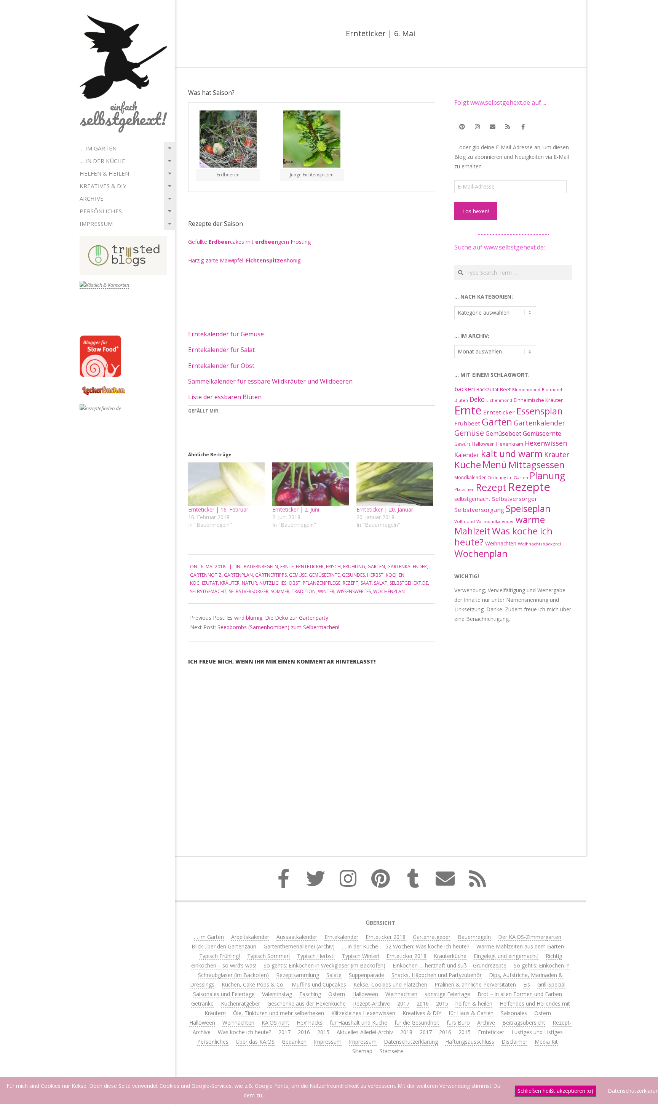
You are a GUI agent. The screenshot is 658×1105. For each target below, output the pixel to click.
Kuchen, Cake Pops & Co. (253, 984)
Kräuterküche (450, 955)
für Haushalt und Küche (358, 1022)
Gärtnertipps (271, 575)
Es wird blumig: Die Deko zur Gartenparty (277, 617)
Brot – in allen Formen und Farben (520, 994)
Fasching (310, 994)
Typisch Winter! (360, 955)
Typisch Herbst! (316, 955)
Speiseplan (528, 508)
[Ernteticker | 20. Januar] (394, 484)
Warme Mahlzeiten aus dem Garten (520, 946)
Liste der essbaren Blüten (225, 397)
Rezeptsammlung (297, 975)
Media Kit (546, 1041)
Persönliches (101, 211)
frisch (333, 566)
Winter (326, 591)
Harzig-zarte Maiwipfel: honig (244, 260)
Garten (376, 566)
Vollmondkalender (495, 521)
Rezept (350, 583)
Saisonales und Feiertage (224, 994)
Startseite (391, 1051)
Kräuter (230, 583)
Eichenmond (499, 400)
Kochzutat (204, 583)
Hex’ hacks (310, 1022)
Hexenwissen (546, 443)
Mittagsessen (536, 464)
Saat (366, 583)
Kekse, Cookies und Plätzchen (390, 984)
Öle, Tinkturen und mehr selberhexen (278, 1013)
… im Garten (98, 148)
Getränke (202, 1003)
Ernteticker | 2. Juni (295, 509)
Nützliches (272, 583)
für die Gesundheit (416, 1022)
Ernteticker (310, 566)
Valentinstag (277, 994)
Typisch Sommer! (268, 955)
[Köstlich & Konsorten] (104, 285)
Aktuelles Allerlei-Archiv (365, 1032)
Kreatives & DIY (103, 186)
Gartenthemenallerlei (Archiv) (299, 946)
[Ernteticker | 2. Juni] (310, 484)
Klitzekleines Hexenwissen (363, 1013)
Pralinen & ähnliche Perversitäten (475, 984)
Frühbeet (467, 423)
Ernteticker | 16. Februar (218, 509)
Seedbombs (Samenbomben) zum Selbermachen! (278, 627)
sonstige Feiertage (447, 994)
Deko (477, 399)
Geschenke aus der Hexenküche (306, 1003)
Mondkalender (470, 477)
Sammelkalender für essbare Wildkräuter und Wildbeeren (270, 381)
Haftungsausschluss (469, 1041)
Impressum (96, 223)
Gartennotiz (206, 575)
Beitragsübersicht (523, 1022)
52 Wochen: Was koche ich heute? (427, 946)
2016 (423, 1003)
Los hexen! (475, 211)
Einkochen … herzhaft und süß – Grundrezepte (449, 965)
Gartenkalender (407, 566)
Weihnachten (500, 543)
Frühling (354, 566)
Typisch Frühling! (219, 955)
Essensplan (539, 411)
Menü (494, 464)
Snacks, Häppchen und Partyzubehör (436, 975)
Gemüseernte (324, 575)
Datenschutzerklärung (411, 1041)
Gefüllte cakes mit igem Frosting (249, 241)
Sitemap (362, 1051)
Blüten (461, 400)
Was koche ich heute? (503, 536)
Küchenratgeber (240, 1003)
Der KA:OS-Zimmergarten (529, 936)
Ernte (287, 566)
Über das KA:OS (255, 1041)
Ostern (336, 994)
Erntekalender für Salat (221, 349)
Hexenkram (509, 443)
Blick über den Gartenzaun (224, 946)
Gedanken (294, 1041)
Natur (249, 583)
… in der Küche (102, 161)
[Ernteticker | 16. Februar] (226, 484)
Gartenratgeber (431, 936)
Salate (334, 975)
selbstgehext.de (409, 583)
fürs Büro (458, 1022)
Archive (92, 198)
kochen (395, 575)
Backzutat (487, 389)
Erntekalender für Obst (221, 365)
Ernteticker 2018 (386, 936)
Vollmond (464, 521)
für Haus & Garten (471, 1013)
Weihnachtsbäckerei (539, 544)
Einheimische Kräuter (538, 400)
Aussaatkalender (296, 936)
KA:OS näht (275, 1022)
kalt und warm (512, 453)
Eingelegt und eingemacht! (506, 955)
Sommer (280, 591)
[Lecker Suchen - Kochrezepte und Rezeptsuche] (103, 387)
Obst (294, 583)
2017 (403, 1003)
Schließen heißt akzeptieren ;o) (555, 1090)
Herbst (375, 575)
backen (464, 389)
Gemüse (298, 575)
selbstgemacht (208, 591)
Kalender (466, 455)
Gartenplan (238, 575)
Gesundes (353, 575)
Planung (547, 475)
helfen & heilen (104, 173)
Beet (505, 389)
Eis (526, 984)
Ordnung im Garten (507, 477)
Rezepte (529, 486)
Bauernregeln (261, 566)
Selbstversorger (248, 591)
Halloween (483, 444)
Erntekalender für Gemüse (226, 334)
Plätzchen (464, 489)
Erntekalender (341, 936)
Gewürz (462, 444)
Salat (380, 583)
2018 (406, 1032)
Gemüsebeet (503, 434)
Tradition (304, 591)
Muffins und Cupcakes (319, 984)
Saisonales (514, 1013)
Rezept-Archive (371, 1003)
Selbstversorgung (479, 509)
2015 (442, 1003)
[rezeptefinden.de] (100, 408)
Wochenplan (389, 591)
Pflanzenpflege (321, 583)
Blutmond (552, 389)
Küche (467, 464)
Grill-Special (551, 984)
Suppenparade (366, 975)
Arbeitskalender (250, 936)
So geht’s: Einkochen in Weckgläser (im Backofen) (324, 965)
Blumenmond (526, 389)
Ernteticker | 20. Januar (384, 509)
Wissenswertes (354, 591)
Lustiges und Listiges (537, 1032)
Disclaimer (514, 1041)
